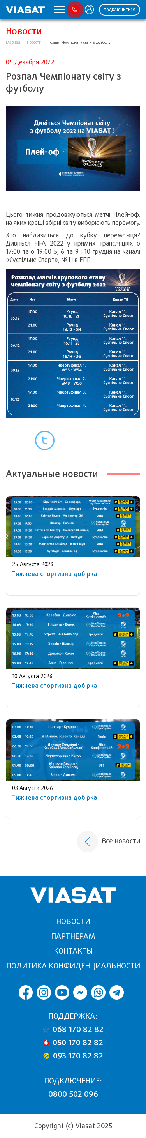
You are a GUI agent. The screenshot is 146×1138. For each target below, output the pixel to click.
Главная (13, 42)
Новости (34, 42)
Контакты (73, 951)
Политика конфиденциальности (73, 966)
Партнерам (73, 936)
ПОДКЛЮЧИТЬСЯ (119, 9)
